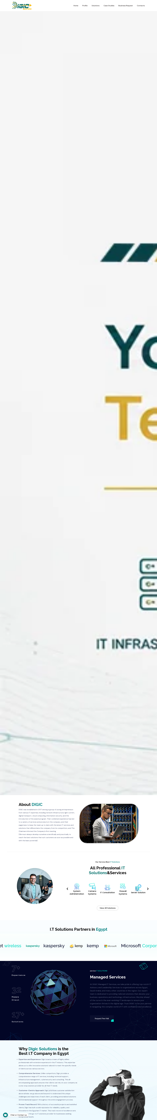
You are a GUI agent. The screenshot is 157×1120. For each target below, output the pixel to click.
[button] (67, 889)
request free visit (102, 1019)
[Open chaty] (5, 1115)
